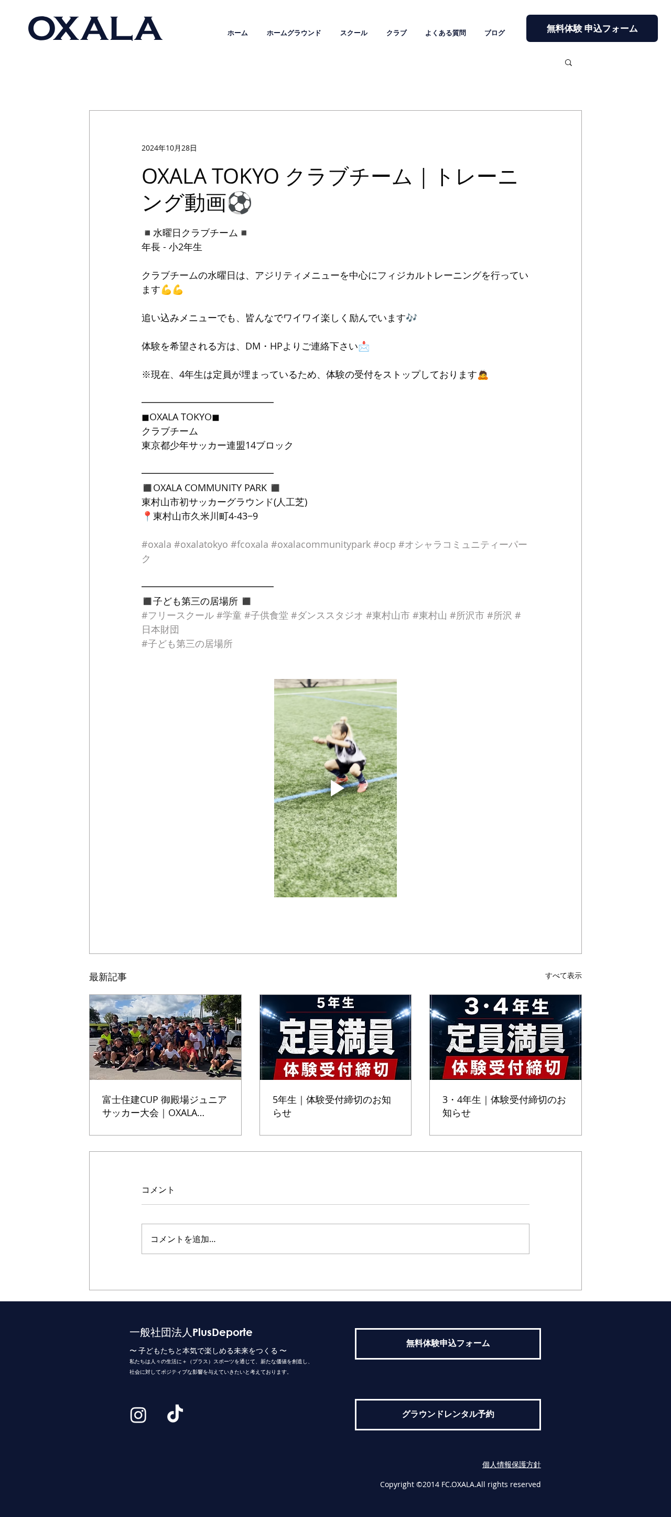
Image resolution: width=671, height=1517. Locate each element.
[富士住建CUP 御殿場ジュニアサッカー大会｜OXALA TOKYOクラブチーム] (165, 1037)
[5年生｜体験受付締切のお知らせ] (336, 1037)
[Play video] (335, 788)
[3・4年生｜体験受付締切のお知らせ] (505, 1037)
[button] (568, 62)
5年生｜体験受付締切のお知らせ (332, 1106)
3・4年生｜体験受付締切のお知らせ (504, 1106)
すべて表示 (563, 975)
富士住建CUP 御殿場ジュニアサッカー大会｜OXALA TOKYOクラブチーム (164, 1106)
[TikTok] (175, 1414)
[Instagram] (138, 1414)
